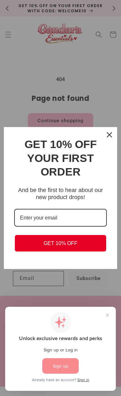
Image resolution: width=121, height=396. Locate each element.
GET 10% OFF (60, 243)
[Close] (109, 135)
